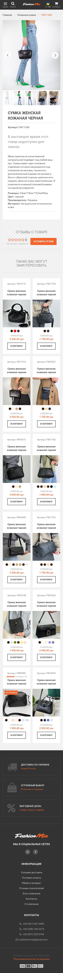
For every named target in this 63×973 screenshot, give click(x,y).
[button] (5, 5)
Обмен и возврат (31, 883)
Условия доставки (31, 872)
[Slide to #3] (42, 98)
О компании (31, 904)
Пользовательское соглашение (32, 959)
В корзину (16, 346)
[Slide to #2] (30, 98)
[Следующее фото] (55, 55)
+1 (26, 565)
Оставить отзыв (43, 241)
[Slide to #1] (8, 98)
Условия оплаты (31, 877)
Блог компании (31, 893)
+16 (27, 720)
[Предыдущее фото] (7, 55)
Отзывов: (21, 676)
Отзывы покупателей (31, 888)
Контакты (31, 898)
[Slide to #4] (53, 98)
